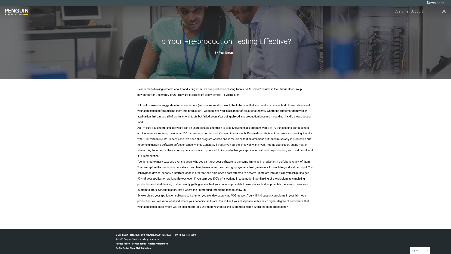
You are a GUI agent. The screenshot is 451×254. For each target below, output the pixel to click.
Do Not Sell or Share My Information (133, 248)
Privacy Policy (123, 244)
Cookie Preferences (158, 244)
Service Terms (139, 244)
